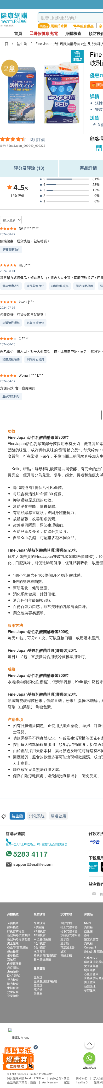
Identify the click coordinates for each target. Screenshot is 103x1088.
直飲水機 (66, 923)
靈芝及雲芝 (91, 939)
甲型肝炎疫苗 (42, 939)
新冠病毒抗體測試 (18, 935)
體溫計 (38, 985)
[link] (18, 1037)
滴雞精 (88, 927)
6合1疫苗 (40, 947)
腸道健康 (58, 816)
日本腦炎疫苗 (42, 959)
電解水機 (66, 955)
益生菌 (17, 816)
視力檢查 (13, 979)
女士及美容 (91, 966)
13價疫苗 (40, 935)
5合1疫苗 (40, 943)
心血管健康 (91, 974)
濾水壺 (64, 939)
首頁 (18, 33)
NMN (87, 923)
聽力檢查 (13, 983)
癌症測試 (13, 967)
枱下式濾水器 (69, 931)
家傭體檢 (13, 971)
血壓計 (38, 977)
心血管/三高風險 (17, 947)
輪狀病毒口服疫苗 (45, 955)
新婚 (33, 1082)
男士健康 (13, 943)
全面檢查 (13, 923)
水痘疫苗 (39, 951)
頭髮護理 (90, 986)
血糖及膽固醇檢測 (45, 981)
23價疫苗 (40, 931)
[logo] (14, 26)
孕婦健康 (90, 990)
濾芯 (63, 951)
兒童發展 (13, 992)
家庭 (67, 1082)
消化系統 (37, 816)
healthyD (82, 1082)
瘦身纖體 (90, 970)
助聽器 (38, 993)
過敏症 (11, 959)
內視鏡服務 (14, 963)
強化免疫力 (91, 957)
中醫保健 (13, 988)
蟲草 (87, 935)
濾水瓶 (64, 943)
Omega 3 (90, 947)
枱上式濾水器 (69, 927)
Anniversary (50, 1082)
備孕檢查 (13, 955)
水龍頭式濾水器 (70, 935)
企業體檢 (13, 996)
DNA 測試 (13, 975)
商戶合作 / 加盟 (59, 1078)
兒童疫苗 (39, 923)
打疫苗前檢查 (15, 931)
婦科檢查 (13, 927)
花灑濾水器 (67, 947)
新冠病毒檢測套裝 (18, 939)
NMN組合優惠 (83, 25)
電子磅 (38, 989)
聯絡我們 (81, 1078)
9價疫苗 (39, 927)
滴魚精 (88, 943)
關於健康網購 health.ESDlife (25, 1078)
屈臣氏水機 (59, 25)
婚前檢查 (13, 951)
